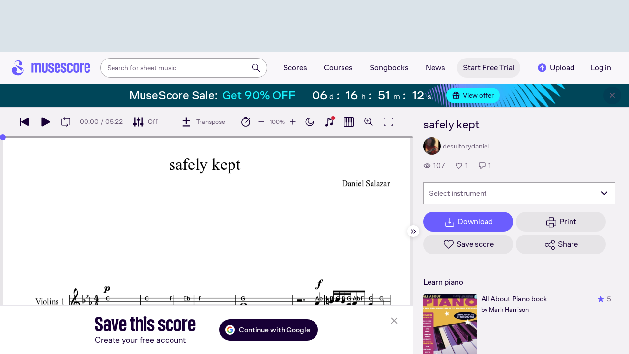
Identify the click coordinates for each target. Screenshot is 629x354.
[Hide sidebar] (413, 231)
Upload (562, 67)
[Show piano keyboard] (329, 122)
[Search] (256, 68)
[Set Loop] (66, 122)
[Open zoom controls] (368, 122)
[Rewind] (24, 122)
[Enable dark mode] (309, 122)
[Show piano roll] (349, 122)
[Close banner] (612, 95)
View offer (478, 95)
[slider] (3, 137)
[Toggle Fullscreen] (388, 122)
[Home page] (51, 68)
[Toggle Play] (45, 122)
